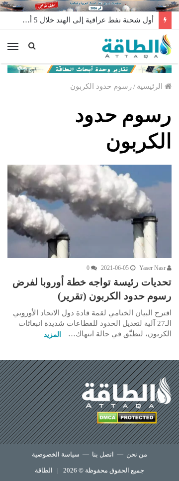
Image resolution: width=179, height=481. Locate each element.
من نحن (136, 454)
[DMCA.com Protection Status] (127, 419)
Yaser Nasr (153, 267)
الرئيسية (151, 86)
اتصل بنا (103, 454)
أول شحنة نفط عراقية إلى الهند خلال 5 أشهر (85, 20)
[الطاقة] (137, 46)
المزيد (52, 334)
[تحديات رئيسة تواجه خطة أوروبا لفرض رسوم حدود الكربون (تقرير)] (89, 211)
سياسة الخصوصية (56, 454)
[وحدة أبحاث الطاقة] (89, 68)
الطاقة (44, 470)
